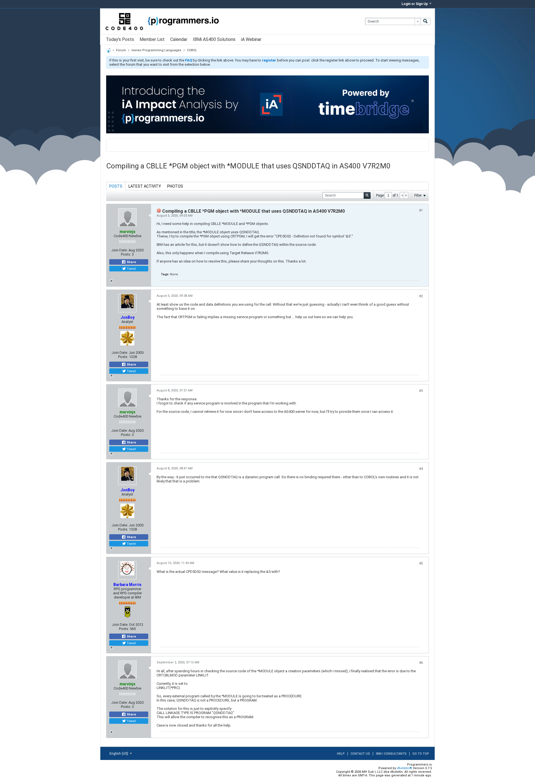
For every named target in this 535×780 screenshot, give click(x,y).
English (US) (119, 754)
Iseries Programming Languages (156, 50)
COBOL (192, 50)
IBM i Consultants (391, 754)
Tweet (131, 269)
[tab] (115, 186)
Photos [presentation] (175, 186)
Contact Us (360, 754)
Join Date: (119, 250)
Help (341, 754)
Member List (152, 39)
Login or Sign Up (415, 4)
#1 (421, 210)
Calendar (178, 39)
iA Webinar (251, 39)
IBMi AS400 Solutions (214, 39)
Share (131, 262)
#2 (421, 296)
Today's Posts (120, 39)
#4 (421, 469)
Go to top (420, 754)
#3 (421, 391)
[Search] (425, 21)
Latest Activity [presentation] (144, 186)
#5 (421, 563)
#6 (421, 663)
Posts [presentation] (115, 186)
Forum (121, 50)
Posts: (126, 254)
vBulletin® (404, 768)
